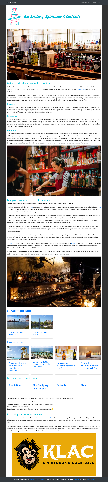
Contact (77, 479)
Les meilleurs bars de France (20, 310)
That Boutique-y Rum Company (40, 387)
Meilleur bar (84, 2)
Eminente (61, 385)
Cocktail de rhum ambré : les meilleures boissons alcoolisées (89, 365)
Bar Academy (11, 2)
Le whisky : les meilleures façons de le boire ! (66, 365)
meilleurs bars (82, 89)
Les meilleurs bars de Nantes (41, 333)
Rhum (89, 2)
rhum (31, 207)
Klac (51, 418)
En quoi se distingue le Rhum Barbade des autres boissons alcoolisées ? (17, 367)
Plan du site (43, 479)
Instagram (91, 479)
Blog (99, 2)
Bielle (83, 385)
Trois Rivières (15, 385)
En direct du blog (15, 341)
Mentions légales (34, 479)
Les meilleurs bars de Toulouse (17, 333)
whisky (10, 243)
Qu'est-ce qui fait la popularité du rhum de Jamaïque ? (41, 364)
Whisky (94, 2)
